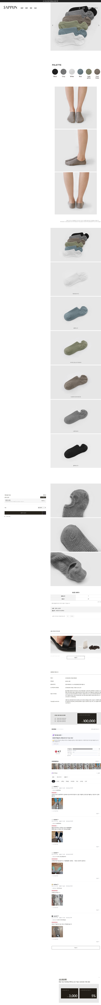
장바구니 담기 (23, 512)
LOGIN (83, 8)
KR (79, 8)
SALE (35, 8)
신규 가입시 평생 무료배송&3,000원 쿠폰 (50, 1)
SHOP (22, 8)
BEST (26, 8)
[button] (99, 25)
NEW (31, 8)
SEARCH (90, 8)
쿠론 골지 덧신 (8, 495)
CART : (95, 8)
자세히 (42, 500)
